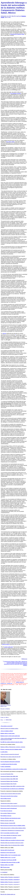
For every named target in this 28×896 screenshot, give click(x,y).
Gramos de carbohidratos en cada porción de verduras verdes (14, 769)
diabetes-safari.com (20, 682)
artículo (4, 333)
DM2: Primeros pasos (5, 867)
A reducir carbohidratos (6, 766)
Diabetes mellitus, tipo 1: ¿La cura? (8, 857)
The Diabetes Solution (15, 93)
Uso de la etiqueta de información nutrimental (10, 761)
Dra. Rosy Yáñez (10, 141)
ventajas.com (9, 683)
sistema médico (6, 644)
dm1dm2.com (3, 683)
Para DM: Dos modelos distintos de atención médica (12, 742)
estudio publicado (8, 647)
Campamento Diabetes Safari (17, 34)
